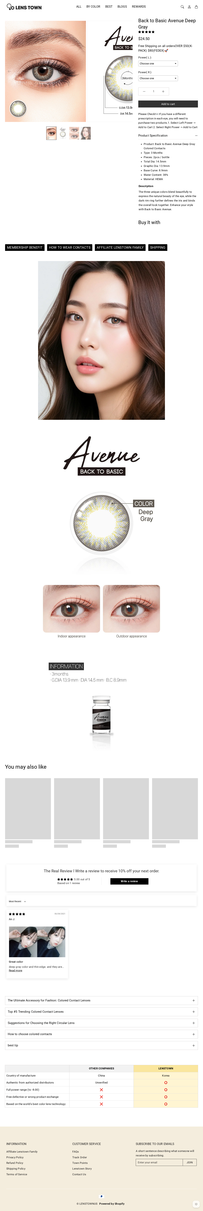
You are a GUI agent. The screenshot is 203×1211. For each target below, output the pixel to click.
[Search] (182, 6)
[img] (17, 914)
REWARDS (139, 6)
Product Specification (153, 135)
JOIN (190, 1162)
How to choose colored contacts (30, 1034)
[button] (146, 32)
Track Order (79, 1157)
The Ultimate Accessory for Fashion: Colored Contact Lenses (49, 1000)
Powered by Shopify (111, 1203)
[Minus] (144, 91)
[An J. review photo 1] (37, 941)
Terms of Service (16, 1174)
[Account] (189, 6)
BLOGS (122, 6)
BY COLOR (93, 6)
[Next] (127, 71)
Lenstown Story (82, 1168)
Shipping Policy (15, 1168)
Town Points (80, 1162)
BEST (108, 6)
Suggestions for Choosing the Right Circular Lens (41, 1023)
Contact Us (79, 1174)
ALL (78, 6)
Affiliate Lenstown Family (21, 1151)
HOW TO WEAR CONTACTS (69, 247)
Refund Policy (14, 1162)
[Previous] (9, 71)
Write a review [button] (129, 881)
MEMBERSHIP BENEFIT (25, 247)
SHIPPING (157, 247)
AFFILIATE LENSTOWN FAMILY (120, 247)
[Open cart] (196, 6)
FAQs (75, 1151)
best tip (13, 1045)
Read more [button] (15, 970)
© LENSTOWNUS (87, 1203)
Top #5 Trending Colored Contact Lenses (36, 1011)
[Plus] (163, 91)
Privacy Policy (15, 1157)
